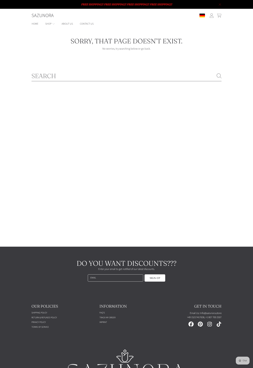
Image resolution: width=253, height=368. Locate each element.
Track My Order (107, 317)
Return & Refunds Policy (44, 317)
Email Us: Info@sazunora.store (206, 313)
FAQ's (102, 312)
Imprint (103, 322)
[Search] (219, 76)
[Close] (220, 4)
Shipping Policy (39, 312)
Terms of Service (40, 327)
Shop (48, 24)
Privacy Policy (38, 322)
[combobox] (126, 76)
